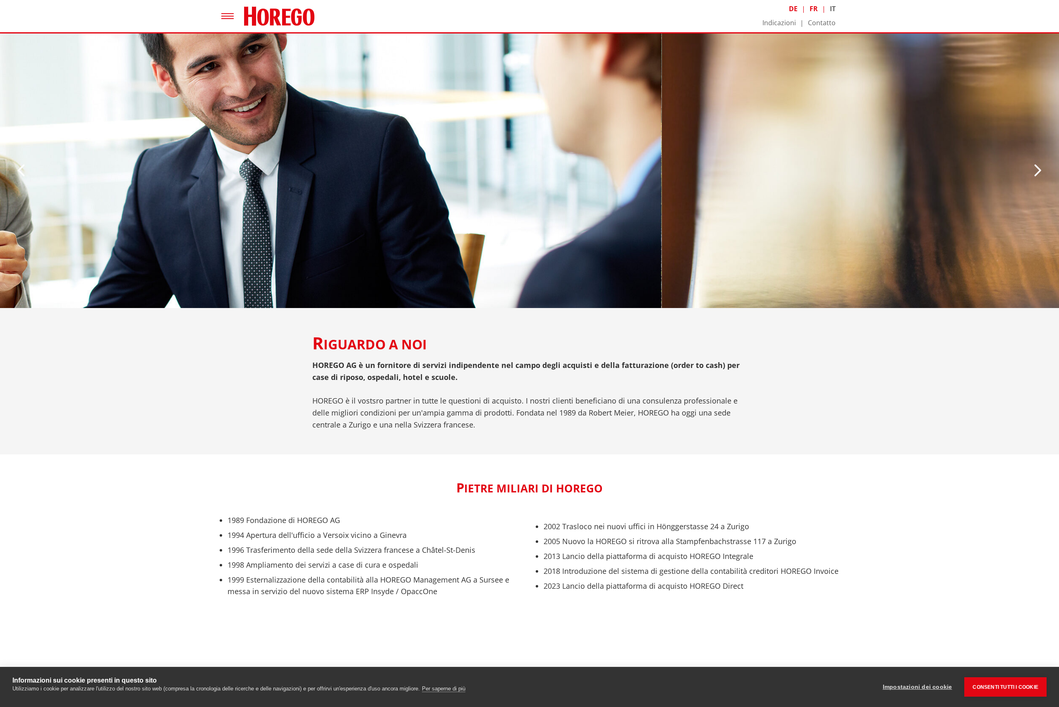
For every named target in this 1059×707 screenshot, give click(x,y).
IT (833, 8)
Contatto (822, 22)
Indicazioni (779, 22)
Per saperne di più (443, 689)
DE (793, 8)
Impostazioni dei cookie (917, 687)
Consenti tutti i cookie (1005, 687)
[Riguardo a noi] (279, 16)
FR (814, 8)
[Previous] (25, 170)
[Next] (1034, 170)
